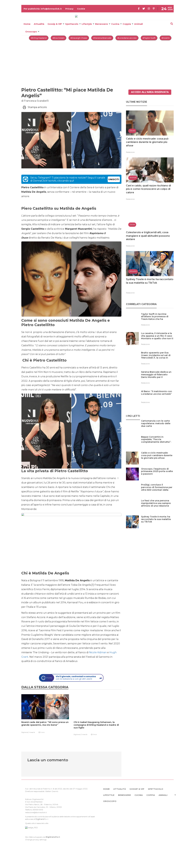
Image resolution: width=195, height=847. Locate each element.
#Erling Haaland (38, 38)
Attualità (39, 24)
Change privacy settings (35, 839)
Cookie (81, 8)
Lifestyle (87, 24)
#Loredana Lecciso (126, 38)
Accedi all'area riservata (150, 92)
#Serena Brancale (102, 38)
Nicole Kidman (98, 652)
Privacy (69, 8)
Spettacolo (71, 24)
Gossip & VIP (55, 24)
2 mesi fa (84, 734)
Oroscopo (31, 31)
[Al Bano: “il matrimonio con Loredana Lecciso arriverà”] (157, 397)
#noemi (165, 38)
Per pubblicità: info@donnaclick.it (43, 8)
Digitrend (39, 819)
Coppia (127, 24)
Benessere (101, 24)
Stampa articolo (37, 107)
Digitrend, (25, 732)
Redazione (130, 152)
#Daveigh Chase (79, 38)
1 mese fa (32, 732)
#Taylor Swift (149, 38)
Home (27, 24)
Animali (138, 24)
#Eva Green (58, 38)
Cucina (115, 24)
